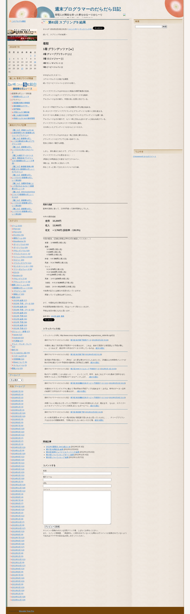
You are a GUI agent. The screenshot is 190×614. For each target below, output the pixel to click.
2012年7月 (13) (18, 538)
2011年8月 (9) (17, 572)
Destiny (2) (18, 276)
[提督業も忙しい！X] (22, 90)
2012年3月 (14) (18, 550)
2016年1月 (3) (17, 407)
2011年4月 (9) (17, 584)
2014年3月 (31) (18, 475)
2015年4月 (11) (18, 435)
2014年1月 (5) (17, 482)
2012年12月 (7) (18, 522)
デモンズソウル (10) (21, 251)
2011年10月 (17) (18, 566)
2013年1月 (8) (17, 519)
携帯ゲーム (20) (19, 238)
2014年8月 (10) (18, 460)
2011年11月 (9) (18, 563)
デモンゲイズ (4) (20, 279)
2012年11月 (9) (18, 525)
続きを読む (100, 348)
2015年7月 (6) (17, 426)
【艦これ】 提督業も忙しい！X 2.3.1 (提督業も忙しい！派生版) (22, 211)
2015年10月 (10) (18, 416)
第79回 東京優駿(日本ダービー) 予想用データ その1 (89, 383)
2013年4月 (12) (18, 510)
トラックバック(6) (85, 29)
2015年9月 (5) (17, 419)
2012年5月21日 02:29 (117, 383)
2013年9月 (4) (17, 494)
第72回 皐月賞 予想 (78, 354)
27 (22, 69)
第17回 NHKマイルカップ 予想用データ (85, 369)
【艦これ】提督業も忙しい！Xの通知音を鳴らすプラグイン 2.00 (23, 141)
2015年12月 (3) (18, 410)
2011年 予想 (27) (20, 328)
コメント (46, 489)
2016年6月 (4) (17, 395)
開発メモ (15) (17, 368)
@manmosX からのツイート (144, 156)
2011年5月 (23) (18, 581)
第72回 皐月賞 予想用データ (81, 340)
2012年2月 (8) (17, 553)
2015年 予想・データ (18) (23, 304)
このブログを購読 (18, 21)
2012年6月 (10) (18, 541)
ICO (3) (16, 272)
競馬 (62, 316)
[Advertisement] (76, 433)
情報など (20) (18, 294)
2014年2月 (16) (18, 479)
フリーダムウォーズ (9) (22, 269)
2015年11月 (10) (18, 413)
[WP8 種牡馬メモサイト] (22, 34)
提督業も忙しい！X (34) (23, 288)
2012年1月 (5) (17, 556)
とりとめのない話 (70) (21, 353)
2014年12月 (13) (18, 447)
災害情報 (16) (18, 359)
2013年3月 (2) (17, 513)
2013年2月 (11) (18, 516)
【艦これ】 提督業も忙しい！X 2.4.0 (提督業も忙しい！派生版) (22, 203)
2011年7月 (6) (17, 575)
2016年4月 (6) (17, 401)
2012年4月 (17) (18, 547)
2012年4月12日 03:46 (100, 340)
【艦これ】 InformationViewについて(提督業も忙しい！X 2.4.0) (23, 194)
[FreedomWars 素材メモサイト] (22, 40)
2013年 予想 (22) (20, 316)
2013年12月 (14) (18, 485)
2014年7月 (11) (18, 463)
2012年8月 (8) (17, 535)
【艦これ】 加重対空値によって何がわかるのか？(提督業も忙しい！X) (23, 186)
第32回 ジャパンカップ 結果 (57, 457)
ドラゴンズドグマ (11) (22, 263)
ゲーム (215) (17, 226)
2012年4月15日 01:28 (93, 354)
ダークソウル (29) (20, 248)
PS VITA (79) (18, 235)
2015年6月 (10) (18, 429)
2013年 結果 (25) (20, 313)
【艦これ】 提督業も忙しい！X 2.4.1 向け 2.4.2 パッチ (23, 149)
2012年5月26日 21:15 (117, 397)
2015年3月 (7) (17, 438)
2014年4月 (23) (18, 472)
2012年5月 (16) (18, 544)
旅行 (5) (15, 350)
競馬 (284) (16, 297)
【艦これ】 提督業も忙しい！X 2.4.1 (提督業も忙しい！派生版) (22, 177)
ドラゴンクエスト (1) (21, 254)
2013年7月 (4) (17, 500)
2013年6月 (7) (17, 503)
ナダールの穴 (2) (20, 356)
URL (45, 483)
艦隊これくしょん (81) (21, 285)
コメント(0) (72, 29)
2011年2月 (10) (18, 591)
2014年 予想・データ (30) (23, 310)
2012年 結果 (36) (20, 319)
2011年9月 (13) (18, 569)
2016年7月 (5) (17, 391)
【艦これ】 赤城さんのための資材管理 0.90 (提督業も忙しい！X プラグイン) (23, 132)
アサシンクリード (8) (21, 282)
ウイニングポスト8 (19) (22, 257)
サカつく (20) (18, 260)
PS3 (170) (17, 232)
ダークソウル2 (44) (21, 244)
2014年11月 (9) (18, 451)
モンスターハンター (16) (23, 266)
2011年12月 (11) (18, 559)
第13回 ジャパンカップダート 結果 (60, 455)
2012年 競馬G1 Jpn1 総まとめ (58, 447)
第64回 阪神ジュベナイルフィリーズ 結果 (62, 452)
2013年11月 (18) (18, 488)
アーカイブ (15, 375)
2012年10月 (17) (18, 528)
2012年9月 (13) (18, 531)
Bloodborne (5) (19, 241)
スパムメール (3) (20, 365)
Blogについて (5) (20, 362)
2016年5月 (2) (17, 398)
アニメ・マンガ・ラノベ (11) (21, 345)
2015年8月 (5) (17, 423)
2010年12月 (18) (18, 597)
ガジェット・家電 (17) (21, 332)
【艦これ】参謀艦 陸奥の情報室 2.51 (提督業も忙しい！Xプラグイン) (23, 169)
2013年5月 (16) (18, 507)
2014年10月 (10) (18, 454)
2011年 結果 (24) (20, 325)
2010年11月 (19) (18, 600)
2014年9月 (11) (18, 457)
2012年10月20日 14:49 (94, 412)
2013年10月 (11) (18, 491)
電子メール (47, 477)
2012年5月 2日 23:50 (108, 369)
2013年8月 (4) (17, 497)
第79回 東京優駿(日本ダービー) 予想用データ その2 (89, 397)
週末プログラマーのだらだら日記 (88, 9)
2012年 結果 (55, 316)
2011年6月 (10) (18, 578)
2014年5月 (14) (18, 469)
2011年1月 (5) (17, 594)
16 (35, 62)
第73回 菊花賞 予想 (78, 412)
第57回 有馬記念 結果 (54, 449)
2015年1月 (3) (17, 444)
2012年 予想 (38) (20, 322)
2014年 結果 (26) (20, 307)
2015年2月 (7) (17, 441)
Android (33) (18, 338)
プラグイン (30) (19, 291)
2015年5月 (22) (18, 432)
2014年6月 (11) (18, 466)
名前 (45, 471)
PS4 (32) (16, 229)
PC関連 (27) (18, 341)
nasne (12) (17, 335)
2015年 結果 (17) (20, 300)
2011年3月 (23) (18, 587)
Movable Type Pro (26, 611)
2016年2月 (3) (17, 404)
